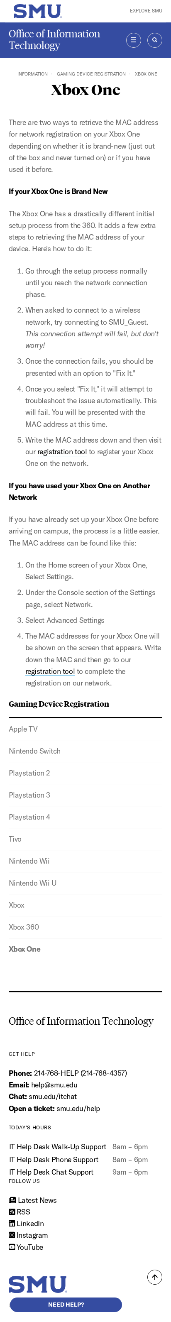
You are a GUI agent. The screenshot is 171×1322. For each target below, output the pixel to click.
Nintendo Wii (29, 861)
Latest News (36, 1200)
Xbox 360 (24, 927)
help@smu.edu (54, 1084)
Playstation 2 (29, 773)
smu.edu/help (78, 1108)
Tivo (15, 839)
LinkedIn (29, 1223)
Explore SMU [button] (146, 11)
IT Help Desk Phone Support (53, 1159)
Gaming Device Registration (91, 74)
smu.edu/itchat (53, 1096)
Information (32, 74)
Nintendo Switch (35, 751)
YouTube (29, 1247)
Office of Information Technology (54, 39)
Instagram (31, 1235)
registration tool (62, 451)
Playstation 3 (29, 795)
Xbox (16, 905)
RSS (22, 1212)
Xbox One (24, 949)
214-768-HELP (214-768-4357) (80, 1073)
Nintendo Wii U (33, 883)
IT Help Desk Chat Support (51, 1172)
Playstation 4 (29, 817)
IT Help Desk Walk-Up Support (57, 1146)
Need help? (66, 1304)
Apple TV (23, 729)
